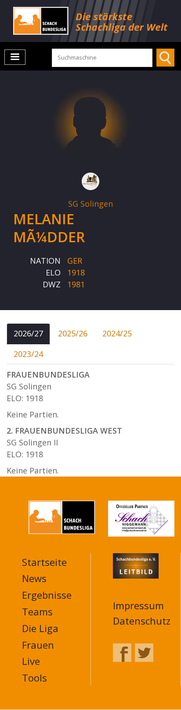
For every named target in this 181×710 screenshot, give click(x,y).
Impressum (138, 605)
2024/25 (117, 333)
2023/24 (28, 354)
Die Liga (40, 628)
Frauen (38, 644)
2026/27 (28, 333)
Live (31, 661)
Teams (37, 611)
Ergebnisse (47, 594)
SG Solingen (90, 203)
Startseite (44, 562)
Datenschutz (141, 620)
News (34, 578)
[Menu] (14, 57)
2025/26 (72, 333)
